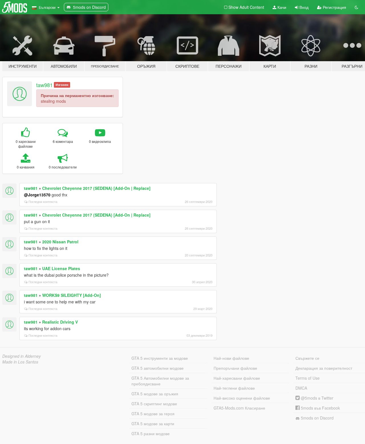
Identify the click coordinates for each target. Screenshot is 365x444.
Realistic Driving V (60, 322)
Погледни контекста (43, 201)
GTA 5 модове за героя (153, 413)
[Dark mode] (356, 7)
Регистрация (334, 7)
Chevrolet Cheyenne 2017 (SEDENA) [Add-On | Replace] (96, 188)
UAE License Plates (61, 268)
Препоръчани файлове (235, 368)
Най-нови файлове (231, 358)
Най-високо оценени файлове (242, 398)
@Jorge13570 (37, 195)
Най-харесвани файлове (237, 378)
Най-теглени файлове (234, 388)
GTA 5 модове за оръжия (154, 393)
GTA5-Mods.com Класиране (239, 408)
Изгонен (62, 85)
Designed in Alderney (21, 356)
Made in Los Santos (20, 362)
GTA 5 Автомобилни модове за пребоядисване (160, 381)
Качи (281, 7)
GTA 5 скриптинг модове (154, 403)
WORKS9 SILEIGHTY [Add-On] (71, 295)
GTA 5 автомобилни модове (157, 368)
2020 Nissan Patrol (60, 241)
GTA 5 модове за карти (152, 423)
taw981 (44, 85)
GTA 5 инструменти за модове (159, 358)
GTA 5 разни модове (150, 433)
